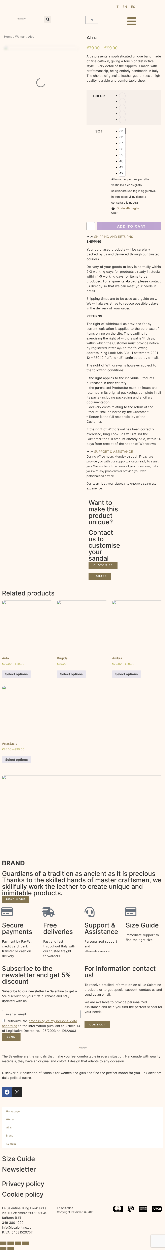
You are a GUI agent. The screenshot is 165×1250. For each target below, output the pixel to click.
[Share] (10, 1243)
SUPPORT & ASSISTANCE (113, 452)
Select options (16, 674)
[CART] (92, 20)
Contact (11, 1143)
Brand (9, 1135)
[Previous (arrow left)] (3, 1248)
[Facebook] (7, 1092)
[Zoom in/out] (25, 1243)
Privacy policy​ (23, 1184)
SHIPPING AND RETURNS (113, 237)
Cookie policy (22, 1194)
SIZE (98, 131)
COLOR (99, 96)
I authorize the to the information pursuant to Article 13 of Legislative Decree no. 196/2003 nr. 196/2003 (41, 1026)
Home (8, 37)
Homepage (13, 1111)
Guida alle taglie (128, 208)
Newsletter (19, 1169)
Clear (114, 212)
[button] (47, 19)
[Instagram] (17, 1092)
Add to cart (131, 226)
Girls (9, 1127)
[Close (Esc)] (3, 1243)
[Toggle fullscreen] (18, 1243)
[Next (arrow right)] (10, 1248)
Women (10, 1119)
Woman (20, 37)
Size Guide (18, 1159)
